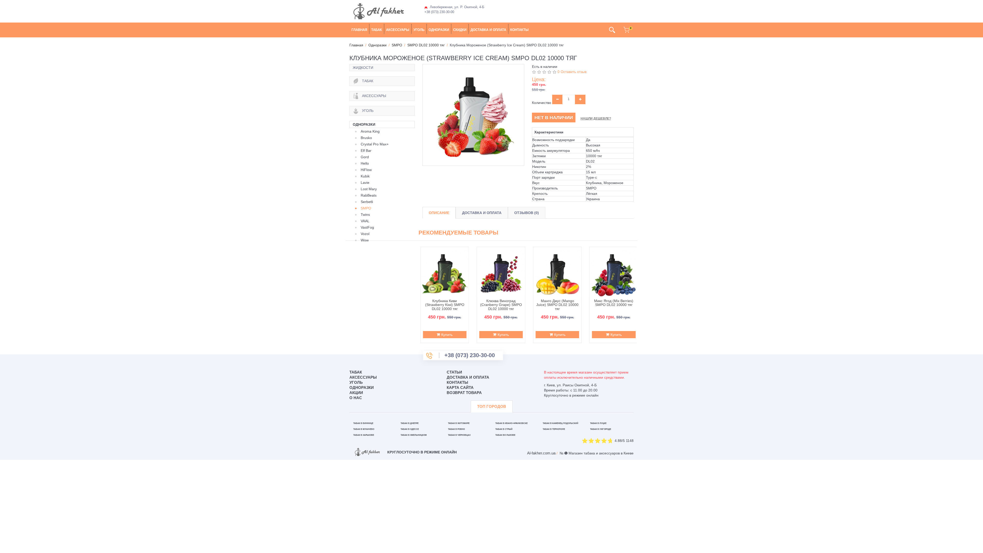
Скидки (459, 30)
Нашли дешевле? (596, 118)
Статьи (454, 372)
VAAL (365, 221)
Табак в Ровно (456, 429)
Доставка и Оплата (481, 213)
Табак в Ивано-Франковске (511, 423)
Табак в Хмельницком (414, 435)
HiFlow (366, 170)
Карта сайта (460, 387)
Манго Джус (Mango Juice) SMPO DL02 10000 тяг (556, 305)
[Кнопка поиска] (612, 30)
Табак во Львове (505, 435)
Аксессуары (397, 30)
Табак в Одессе (410, 429)
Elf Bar (366, 150)
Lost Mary (369, 189)
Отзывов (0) (526, 213)
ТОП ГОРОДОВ (491, 406)
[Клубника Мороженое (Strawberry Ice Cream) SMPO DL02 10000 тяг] (473, 115)
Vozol (365, 234)
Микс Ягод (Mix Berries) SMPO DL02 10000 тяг (612, 303)
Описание (439, 213)
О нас (355, 398)
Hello (365, 163)
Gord (365, 157)
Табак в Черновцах (459, 435)
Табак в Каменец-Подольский (560, 423)
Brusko (366, 138)
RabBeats (369, 195)
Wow (365, 240)
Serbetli (367, 202)
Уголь (418, 30)
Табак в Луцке (598, 423)
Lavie (365, 182)
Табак (376, 30)
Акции (356, 392)
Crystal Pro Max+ (375, 144)
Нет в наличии (554, 117)
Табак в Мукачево (363, 429)
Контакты (519, 30)
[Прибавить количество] (580, 99)
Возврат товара (464, 392)
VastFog (367, 227)
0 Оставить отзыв (572, 72)
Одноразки (439, 30)
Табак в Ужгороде (600, 429)
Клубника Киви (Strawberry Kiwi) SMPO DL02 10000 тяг (443, 305)
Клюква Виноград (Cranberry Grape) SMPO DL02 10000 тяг (499, 305)
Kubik (365, 176)
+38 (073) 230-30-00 (439, 12)
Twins (365, 214)
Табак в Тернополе (554, 429)
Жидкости (363, 68)
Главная (359, 30)
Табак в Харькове (363, 435)
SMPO (366, 208)
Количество (541, 103)
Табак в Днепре (410, 423)
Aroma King (370, 131)
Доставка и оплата (488, 30)
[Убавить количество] (557, 99)
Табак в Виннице (363, 423)
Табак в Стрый (503, 429)
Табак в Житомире (458, 423)
